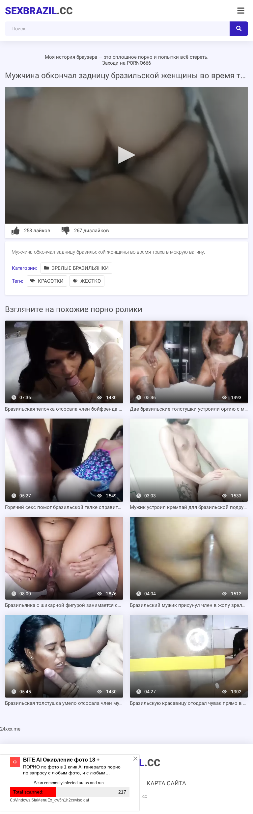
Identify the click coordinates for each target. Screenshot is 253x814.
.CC (39, 10)
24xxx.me (10, 729)
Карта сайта (166, 783)
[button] (126, 154)
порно (145, 57)
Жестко (90, 281)
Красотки (50, 281)
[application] (126, 155)
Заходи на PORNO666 (126, 63)
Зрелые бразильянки (79, 268)
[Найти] (239, 28)
